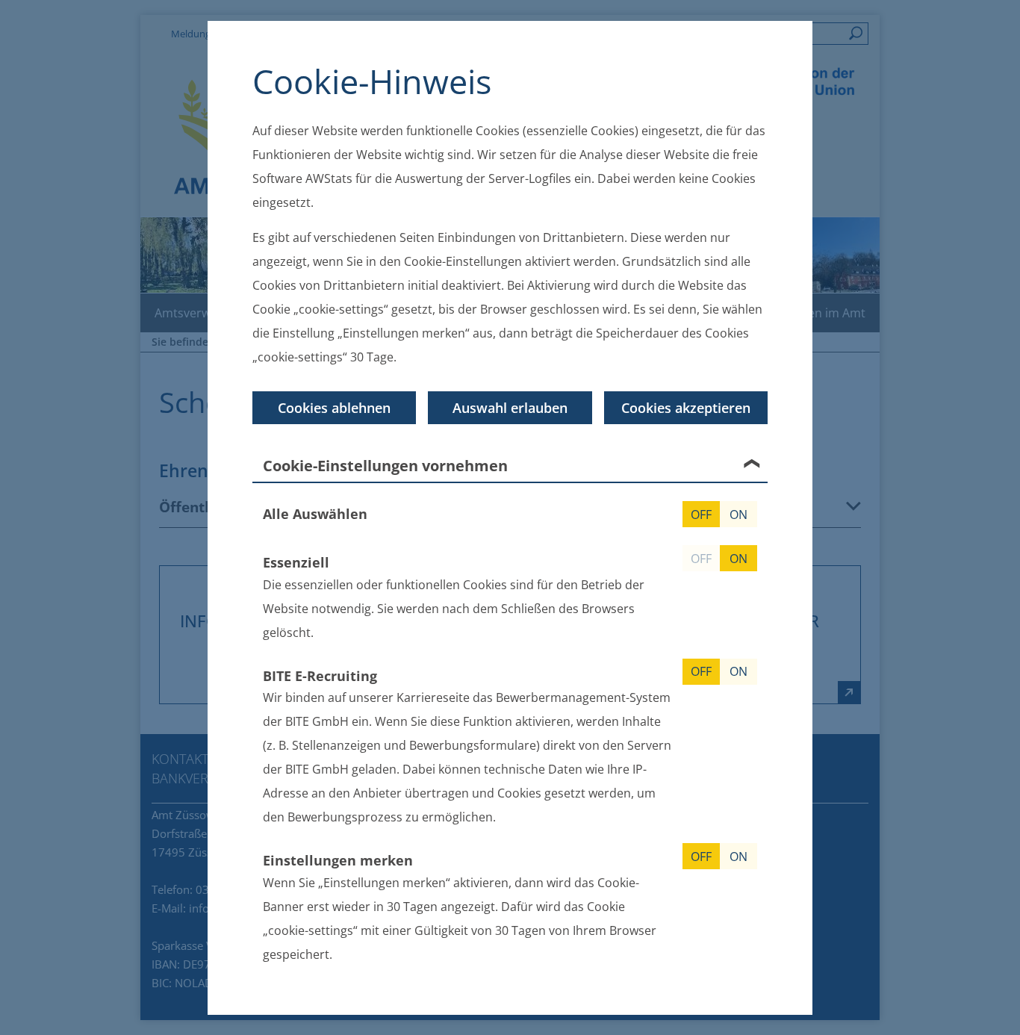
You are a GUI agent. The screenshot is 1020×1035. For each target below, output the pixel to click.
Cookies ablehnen (334, 408)
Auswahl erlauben (510, 408)
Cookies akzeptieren (685, 408)
